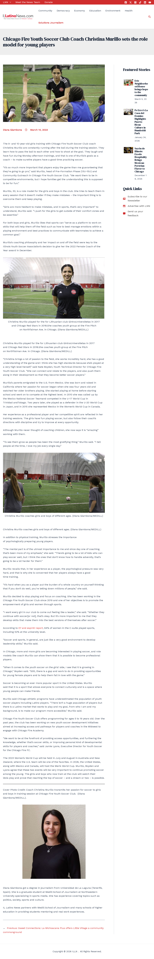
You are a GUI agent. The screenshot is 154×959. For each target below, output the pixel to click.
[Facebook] (126, 2)
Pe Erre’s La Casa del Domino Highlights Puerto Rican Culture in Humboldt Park (141, 122)
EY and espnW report (30, 628)
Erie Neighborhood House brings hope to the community (141, 88)
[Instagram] (135, 2)
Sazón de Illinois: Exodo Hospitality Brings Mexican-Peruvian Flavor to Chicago (141, 160)
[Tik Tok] (140, 2)
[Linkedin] (145, 2)
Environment (112, 10)
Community (45, 10)
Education (95, 10)
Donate (49, 2)
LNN (5, 2)
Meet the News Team (27, 2)
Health (128, 10)
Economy (79, 10)
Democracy (63, 10)
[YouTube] (150, 2)
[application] (9, 2)
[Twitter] (130, 2)
